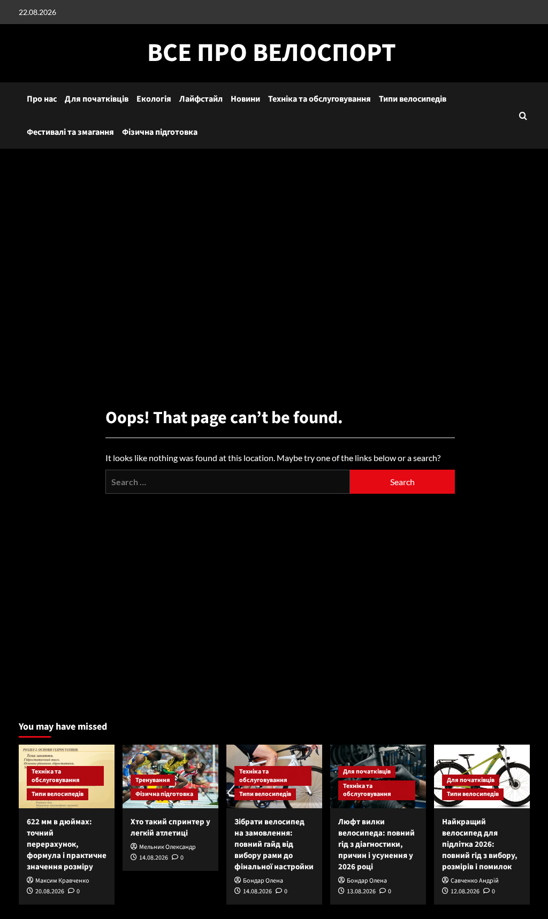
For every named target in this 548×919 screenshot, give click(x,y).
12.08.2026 (465, 891)
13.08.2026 (361, 891)
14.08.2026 (153, 857)
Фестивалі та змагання (70, 132)
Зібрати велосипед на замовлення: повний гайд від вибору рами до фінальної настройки (274, 844)
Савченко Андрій (475, 880)
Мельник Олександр (167, 847)
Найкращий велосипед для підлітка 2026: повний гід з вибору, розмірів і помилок (479, 844)
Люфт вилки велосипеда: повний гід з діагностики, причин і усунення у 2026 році (376, 844)
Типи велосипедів (412, 99)
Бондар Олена (263, 880)
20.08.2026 (49, 891)
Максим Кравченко (62, 880)
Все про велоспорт (271, 53)
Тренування (152, 780)
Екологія (153, 99)
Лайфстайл (201, 99)
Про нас (42, 99)
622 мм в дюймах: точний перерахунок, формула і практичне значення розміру (66, 844)
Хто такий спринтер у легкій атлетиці (170, 827)
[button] (523, 115)
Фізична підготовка (159, 132)
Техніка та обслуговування (319, 99)
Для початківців (96, 99)
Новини (245, 99)
